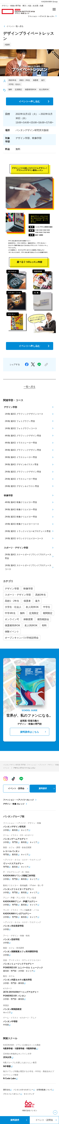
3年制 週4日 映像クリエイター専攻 (21, 509)
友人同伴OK (32, 607)
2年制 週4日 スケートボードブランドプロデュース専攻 (28, 556)
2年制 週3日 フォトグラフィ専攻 (20, 421)
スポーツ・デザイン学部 (18, 594)
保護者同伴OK (12, 625)
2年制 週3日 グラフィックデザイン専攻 (23, 472)
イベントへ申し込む (29, 101)
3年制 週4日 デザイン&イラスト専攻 (21, 464)
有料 (44, 625)
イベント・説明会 (16, 788)
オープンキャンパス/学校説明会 (22, 637)
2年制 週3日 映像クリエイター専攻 (21, 517)
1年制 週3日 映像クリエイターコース (22, 524)
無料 (22, 613)
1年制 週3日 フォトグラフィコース (21, 428)
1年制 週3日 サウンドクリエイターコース (24, 538)
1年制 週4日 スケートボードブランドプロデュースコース (28, 567)
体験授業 (28, 619)
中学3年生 (10, 613)
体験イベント (12, 631)
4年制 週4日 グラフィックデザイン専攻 (23, 435)
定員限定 (34, 613)
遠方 (37, 600)
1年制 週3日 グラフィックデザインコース (24, 414)
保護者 (27, 600)
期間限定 (47, 613)
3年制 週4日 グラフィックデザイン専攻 (23, 450)
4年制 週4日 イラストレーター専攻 (21, 443)
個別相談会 (43, 619)
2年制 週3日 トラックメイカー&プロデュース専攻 (28, 531)
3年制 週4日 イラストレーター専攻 (21, 457)
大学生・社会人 (13, 607)
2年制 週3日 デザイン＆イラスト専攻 (22, 486)
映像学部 (28, 588)
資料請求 (43, 788)
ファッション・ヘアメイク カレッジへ (41, 16)
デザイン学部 (12, 588)
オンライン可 (12, 619)
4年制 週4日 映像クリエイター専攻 (21, 502)
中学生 (46, 607)
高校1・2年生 (12, 600)
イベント (6, 768)
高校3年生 (40, 594)
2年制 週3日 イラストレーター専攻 (21, 479)
